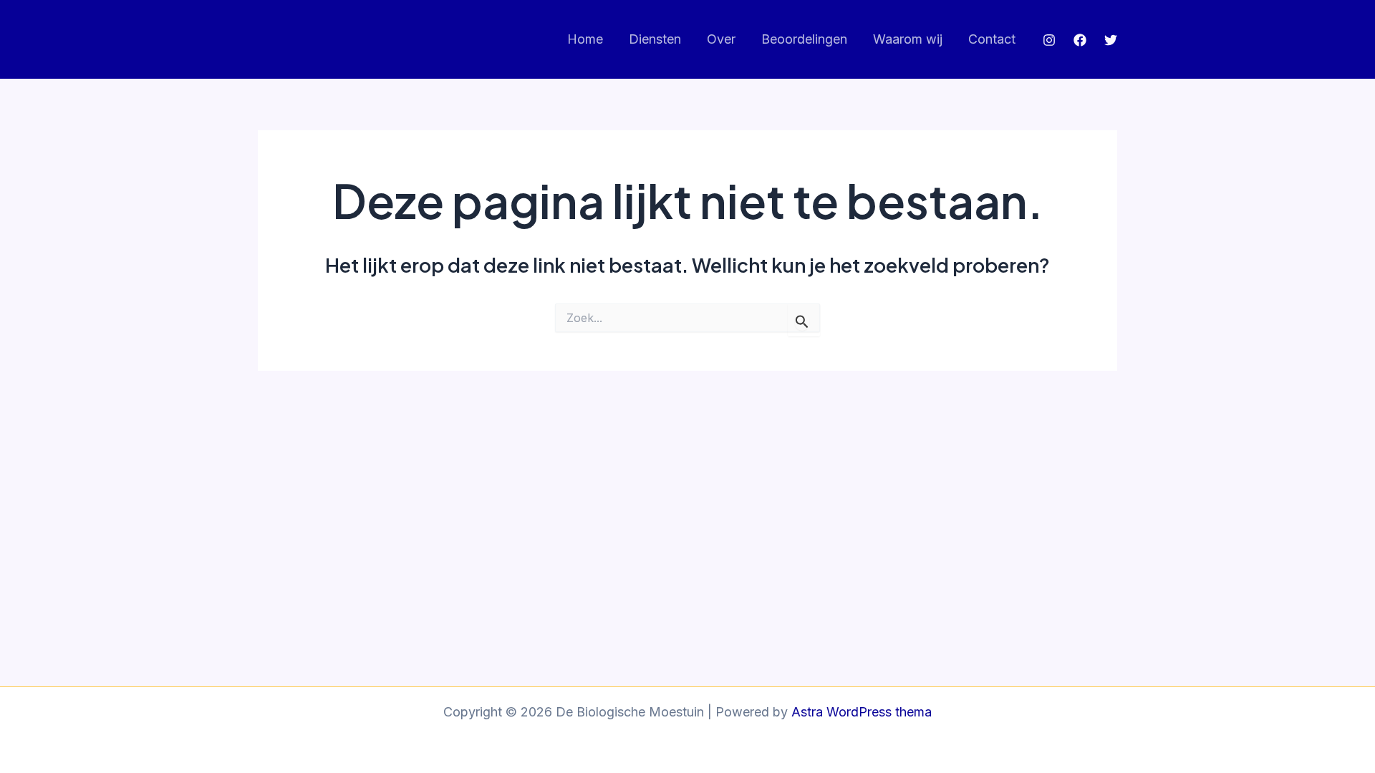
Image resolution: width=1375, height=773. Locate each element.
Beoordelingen (804, 39)
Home (585, 39)
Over (721, 39)
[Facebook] (1080, 40)
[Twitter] (1110, 40)
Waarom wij (907, 39)
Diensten (655, 39)
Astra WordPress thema (861, 711)
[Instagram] (1049, 40)
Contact (991, 39)
